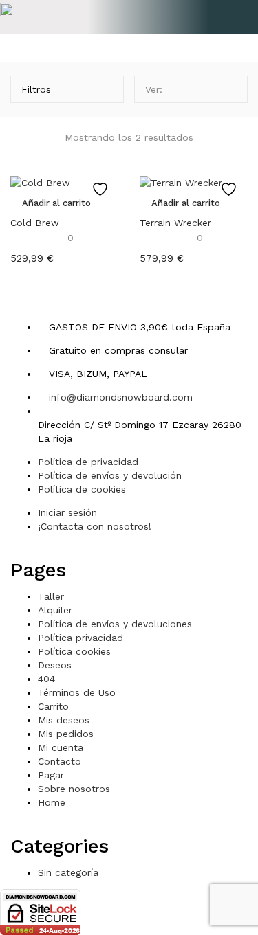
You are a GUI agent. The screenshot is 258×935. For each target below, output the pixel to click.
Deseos (55, 665)
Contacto (59, 761)
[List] (230, 89)
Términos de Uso (77, 692)
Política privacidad (80, 637)
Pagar (51, 774)
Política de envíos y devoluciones (115, 623)
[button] (129, 16)
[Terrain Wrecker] (181, 181)
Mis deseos (63, 719)
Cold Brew (34, 222)
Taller (51, 596)
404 (46, 678)
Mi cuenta (60, 747)
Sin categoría (68, 872)
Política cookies (74, 651)
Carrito (53, 706)
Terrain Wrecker (175, 222)
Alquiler (55, 610)
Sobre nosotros (74, 788)
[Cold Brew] (40, 181)
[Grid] (209, 89)
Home (51, 802)
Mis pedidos (66, 733)
